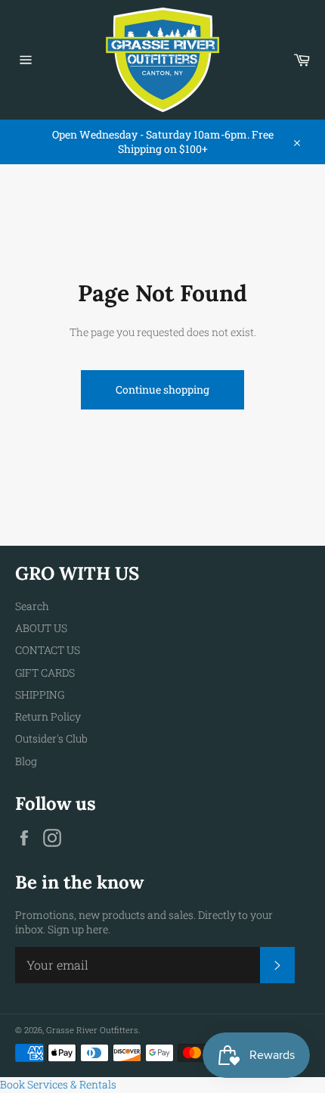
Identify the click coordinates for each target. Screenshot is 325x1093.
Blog (26, 761)
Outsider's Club (51, 738)
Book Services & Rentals (58, 1084)
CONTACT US (47, 650)
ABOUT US (41, 628)
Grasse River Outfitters (92, 1029)
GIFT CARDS (45, 672)
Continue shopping (162, 389)
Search (32, 606)
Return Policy (48, 716)
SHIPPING (39, 694)
